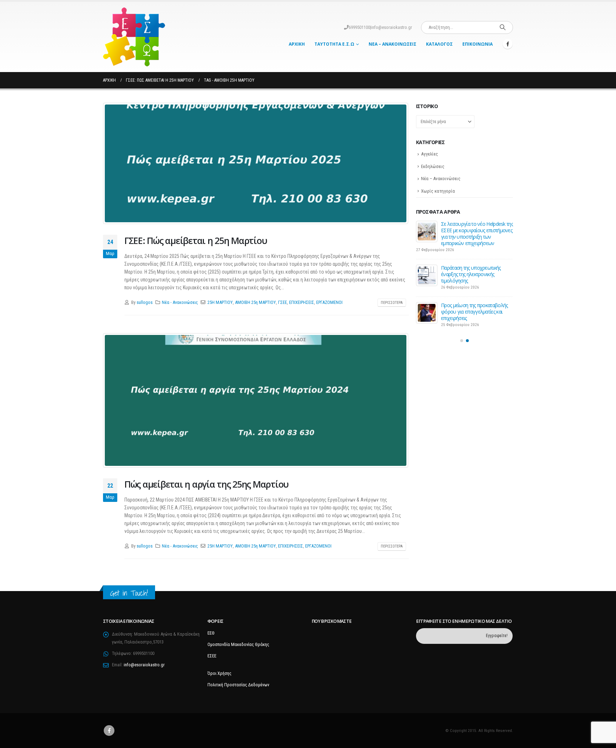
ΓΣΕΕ (282, 302)
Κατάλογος (439, 44)
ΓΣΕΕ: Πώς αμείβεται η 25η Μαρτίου (195, 240)
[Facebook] (508, 44)
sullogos (145, 302)
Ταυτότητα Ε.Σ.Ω (334, 44)
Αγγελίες (429, 154)
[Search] (503, 27)
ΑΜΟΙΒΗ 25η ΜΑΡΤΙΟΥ (255, 302)
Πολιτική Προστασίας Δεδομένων (238, 684)
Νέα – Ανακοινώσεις (392, 44)
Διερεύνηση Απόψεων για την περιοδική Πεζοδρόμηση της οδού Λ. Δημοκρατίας (472, 230)
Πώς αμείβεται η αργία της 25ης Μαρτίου (206, 484)
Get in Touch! (129, 593)
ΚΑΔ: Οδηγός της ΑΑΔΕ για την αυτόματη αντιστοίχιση (473, 264)
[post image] (256, 163)
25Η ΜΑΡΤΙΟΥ (220, 302)
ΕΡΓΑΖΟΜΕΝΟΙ (329, 302)
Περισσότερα (392, 303)
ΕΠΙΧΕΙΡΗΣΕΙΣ (301, 302)
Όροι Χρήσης (219, 673)
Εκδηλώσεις (433, 166)
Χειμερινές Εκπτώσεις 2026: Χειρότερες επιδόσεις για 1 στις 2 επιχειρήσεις (475, 300)
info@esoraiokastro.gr (391, 27)
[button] (461, 330)
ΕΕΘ (211, 633)
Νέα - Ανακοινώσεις (180, 302)
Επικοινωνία (477, 44)
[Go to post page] (427, 231)
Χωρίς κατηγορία (438, 191)
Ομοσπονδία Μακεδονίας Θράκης (238, 644)
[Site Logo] (134, 36)
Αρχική (297, 44)
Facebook (109, 730)
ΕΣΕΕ (211, 655)
